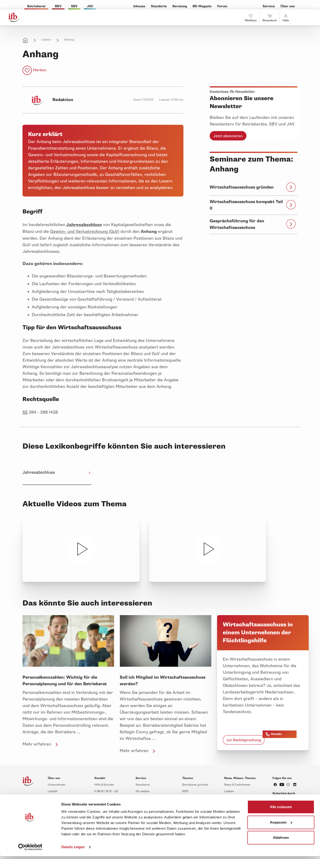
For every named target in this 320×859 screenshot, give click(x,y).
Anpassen (278, 822)
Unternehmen (56, 785)
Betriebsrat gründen (195, 785)
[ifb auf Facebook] (275, 784)
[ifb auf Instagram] (288, 784)
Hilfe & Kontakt (104, 785)
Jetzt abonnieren (228, 136)
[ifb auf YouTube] (282, 784)
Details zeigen (73, 847)
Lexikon (46, 40)
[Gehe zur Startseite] (14, 17)
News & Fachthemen (237, 785)
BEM (185, 791)
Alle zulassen (281, 807)
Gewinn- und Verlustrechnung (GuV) (84, 231)
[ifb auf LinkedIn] (295, 784)
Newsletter (143, 785)
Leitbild (52, 791)
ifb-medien (142, 791)
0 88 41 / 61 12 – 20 (106, 791)
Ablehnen (281, 838)
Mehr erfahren (36, 744)
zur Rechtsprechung (244, 740)
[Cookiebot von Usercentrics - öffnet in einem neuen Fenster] (30, 847)
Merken (39, 70)
